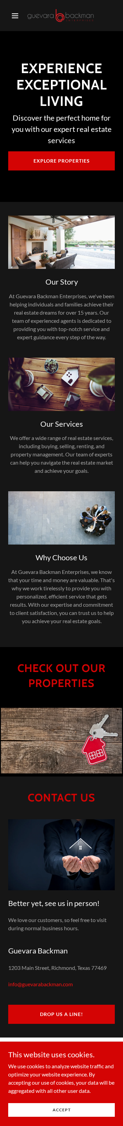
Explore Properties (61, 161)
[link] (61, 15)
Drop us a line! (61, 1014)
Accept (62, 1109)
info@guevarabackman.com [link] (40, 984)
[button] (16, 16)
